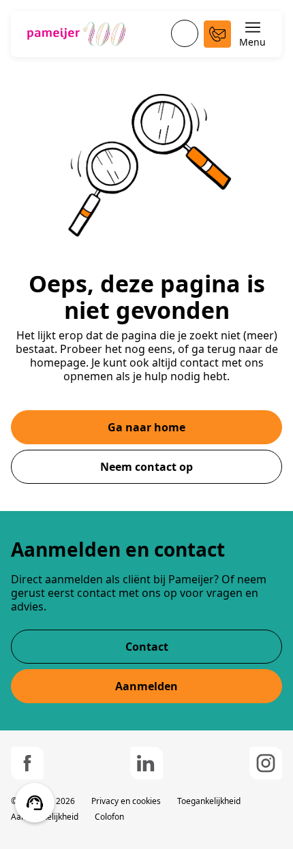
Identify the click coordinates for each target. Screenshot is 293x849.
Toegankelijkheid (209, 801)
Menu (252, 41)
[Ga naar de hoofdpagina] (76, 34)
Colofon (109, 817)
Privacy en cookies (126, 801)
